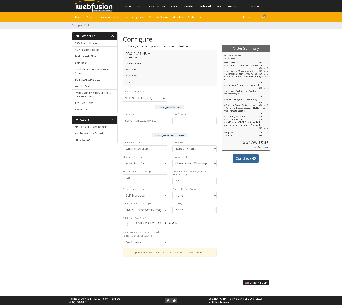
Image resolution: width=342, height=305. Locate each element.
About (139, 6)
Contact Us (194, 17)
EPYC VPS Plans (84, 103)
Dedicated (205, 6)
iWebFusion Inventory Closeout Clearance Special (93, 94)
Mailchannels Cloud (86, 56)
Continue (244, 158)
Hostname (128, 114)
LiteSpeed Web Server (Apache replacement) (189, 173)
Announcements (110, 17)
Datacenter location (133, 142)
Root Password (180, 114)
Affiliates (177, 17)
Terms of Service (79, 298)
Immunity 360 (179, 203)
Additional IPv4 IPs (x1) (134, 218)
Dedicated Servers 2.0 (87, 79)
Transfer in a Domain (91, 133)
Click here (200, 252)
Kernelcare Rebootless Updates (140, 171)
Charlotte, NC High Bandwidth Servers (92, 71)
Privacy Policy (100, 298)
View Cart (84, 140)
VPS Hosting (82, 109)
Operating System (132, 156)
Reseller (188, 6)
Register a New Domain (92, 126)
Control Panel (179, 156)
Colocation (233, 6)
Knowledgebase (135, 17)
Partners (115, 298)
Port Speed (178, 142)
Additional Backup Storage (137, 203)
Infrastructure (157, 6)
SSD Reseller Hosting (87, 49)
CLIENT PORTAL (254, 6)
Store (90, 17)
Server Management (133, 189)
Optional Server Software (185, 189)
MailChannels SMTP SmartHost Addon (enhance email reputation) (143, 234)
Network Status (158, 17)
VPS (218, 6)
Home (127, 6)
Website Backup (84, 86)
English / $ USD (258, 282)
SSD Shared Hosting (86, 43)
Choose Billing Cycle (133, 91)
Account (248, 17)
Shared (174, 6)
